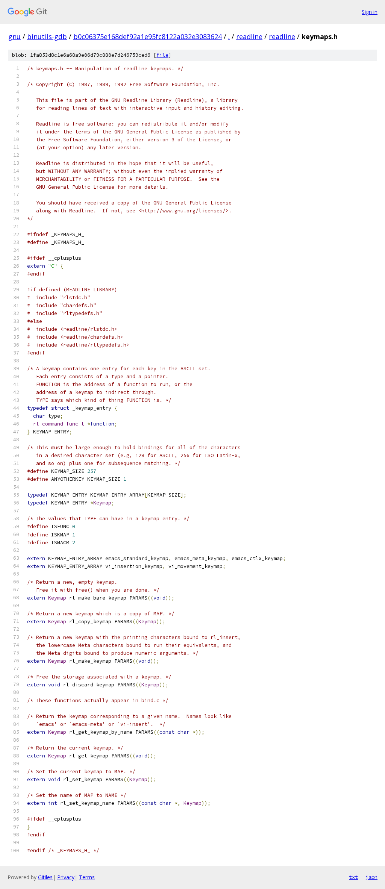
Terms (87, 877)
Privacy (65, 877)
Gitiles (45, 877)
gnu (14, 36)
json (371, 877)
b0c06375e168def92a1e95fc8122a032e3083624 (147, 36)
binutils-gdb (47, 36)
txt (353, 877)
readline (249, 36)
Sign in (369, 11)
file (162, 55)
